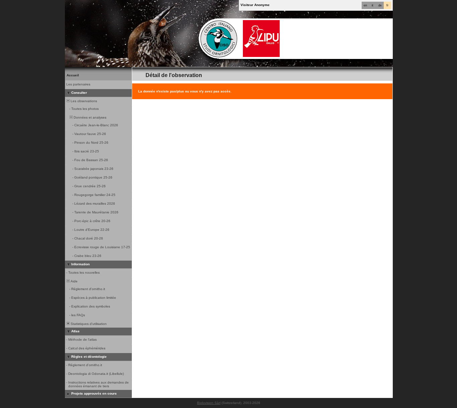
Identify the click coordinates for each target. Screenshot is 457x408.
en (365, 5)
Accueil (73, 75)
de (380, 5)
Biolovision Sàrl (208, 403)
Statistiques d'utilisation (88, 324)
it (372, 5)
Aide (74, 281)
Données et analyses (89, 117)
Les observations (83, 101)
